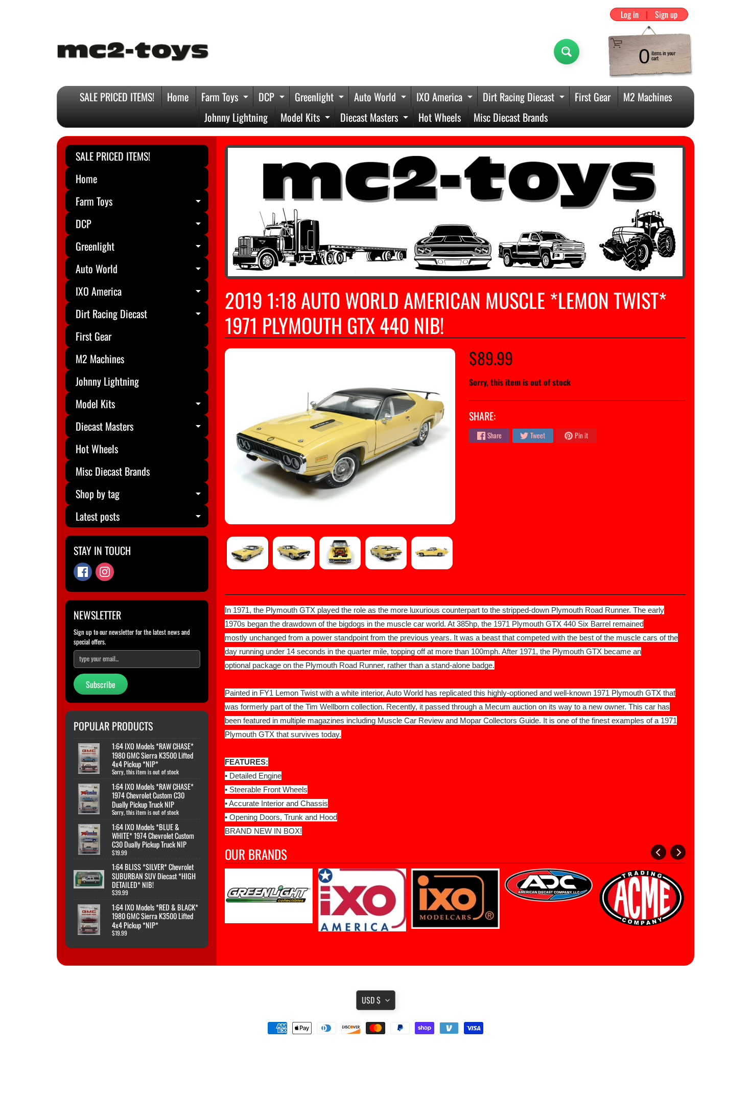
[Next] (678, 852)
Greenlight (320, 98)
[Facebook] (83, 572)
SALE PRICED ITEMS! (117, 96)
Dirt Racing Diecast (525, 98)
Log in (630, 14)
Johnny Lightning (236, 117)
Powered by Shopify (375, 1092)
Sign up (666, 14)
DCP (273, 98)
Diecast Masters (375, 118)
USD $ (371, 1000)
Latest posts (142, 517)
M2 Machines (647, 96)
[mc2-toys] (133, 51)
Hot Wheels (439, 117)
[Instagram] (105, 572)
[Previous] (658, 852)
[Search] (566, 51)
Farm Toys (226, 98)
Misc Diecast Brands (511, 117)
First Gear (593, 96)
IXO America (445, 98)
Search (375, 1057)
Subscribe (100, 684)
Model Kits (306, 118)
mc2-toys (373, 1083)
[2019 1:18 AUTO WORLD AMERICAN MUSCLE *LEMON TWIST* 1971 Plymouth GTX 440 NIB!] (247, 553)
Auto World (381, 98)
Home (178, 96)
